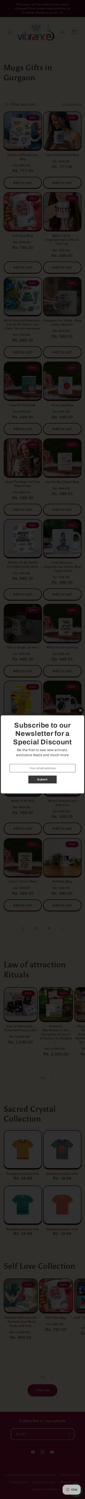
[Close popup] (80, 710)
